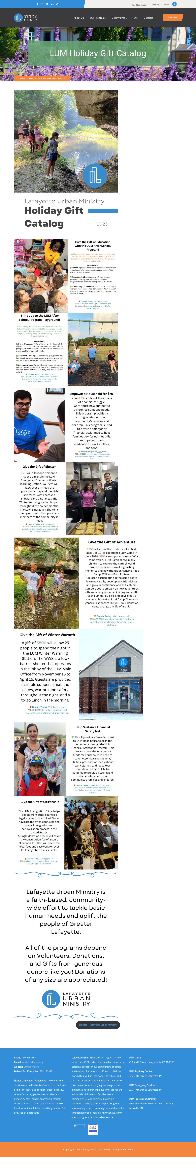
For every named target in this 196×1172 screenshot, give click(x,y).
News (135, 17)
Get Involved (118, 17)
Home (22, 78)
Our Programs (98, 17)
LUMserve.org (31, 1066)
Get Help (155, 4)
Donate (166, 4)
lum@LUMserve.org (32, 1062)
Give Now (173, 17)
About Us (79, 17)
